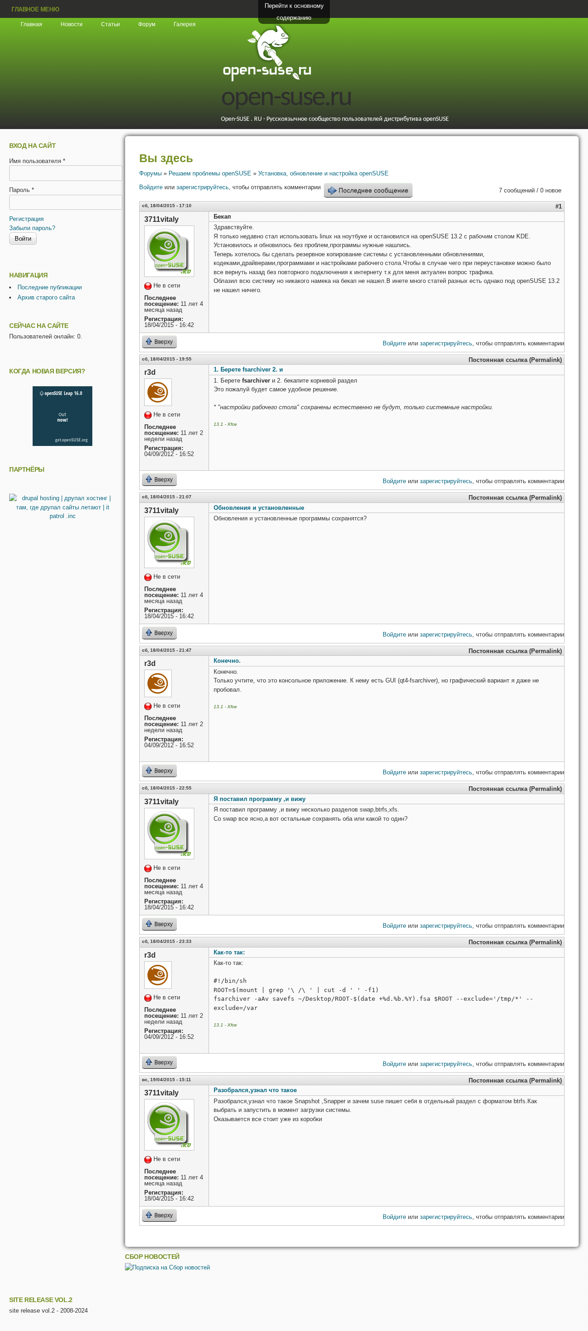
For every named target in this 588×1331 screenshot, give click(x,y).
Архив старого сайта (46, 297)
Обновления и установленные (259, 507)
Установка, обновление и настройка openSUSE (323, 173)
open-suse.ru (286, 98)
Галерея (185, 24)
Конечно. (227, 660)
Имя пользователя (37, 161)
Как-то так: (229, 952)
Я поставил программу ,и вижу (259, 798)
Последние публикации (49, 287)
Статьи (110, 24)
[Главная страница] (267, 80)
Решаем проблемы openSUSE (210, 173)
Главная (31, 24)
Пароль (21, 189)
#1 (558, 206)
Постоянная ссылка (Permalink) (515, 359)
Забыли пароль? (32, 228)
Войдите (151, 187)
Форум (146, 24)
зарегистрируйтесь (202, 187)
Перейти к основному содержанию (294, 11)
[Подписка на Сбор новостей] (167, 1267)
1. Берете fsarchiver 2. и (248, 369)
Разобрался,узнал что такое (255, 1090)
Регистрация (26, 218)
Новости (72, 24)
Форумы (150, 173)
